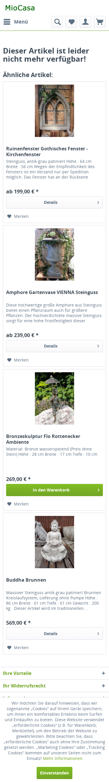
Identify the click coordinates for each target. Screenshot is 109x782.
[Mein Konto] (85, 22)
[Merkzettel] (71, 22)
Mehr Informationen (63, 758)
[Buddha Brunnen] (54, 542)
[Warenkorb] (100, 22)
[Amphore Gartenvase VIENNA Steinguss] (54, 254)
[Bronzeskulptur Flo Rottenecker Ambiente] (54, 398)
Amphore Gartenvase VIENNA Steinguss (52, 292)
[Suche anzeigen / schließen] (57, 22)
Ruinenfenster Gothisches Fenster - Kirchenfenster (47, 151)
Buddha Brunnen (26, 580)
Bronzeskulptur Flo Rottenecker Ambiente (43, 439)
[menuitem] (15, 22)
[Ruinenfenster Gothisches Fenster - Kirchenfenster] (54, 111)
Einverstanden (54, 773)
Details (51, 202)
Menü (21, 21)
